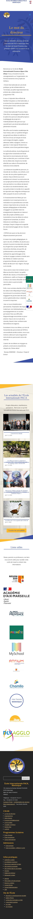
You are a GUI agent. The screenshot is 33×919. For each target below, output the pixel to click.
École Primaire (8, 835)
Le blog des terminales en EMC (14, 900)
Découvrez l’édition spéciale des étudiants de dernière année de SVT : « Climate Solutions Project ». (16, 492)
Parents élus (7, 827)
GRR (5, 889)
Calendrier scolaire (9, 860)
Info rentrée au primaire (11, 866)
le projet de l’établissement (11, 820)
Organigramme (8, 816)
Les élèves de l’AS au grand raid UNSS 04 (16, 520)
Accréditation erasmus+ (11, 862)
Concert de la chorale (16, 433)
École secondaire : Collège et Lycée (15, 848)
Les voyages (9, 906)
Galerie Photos (10, 898)
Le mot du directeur (9, 814)
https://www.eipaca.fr (9, 804)
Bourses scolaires (9, 883)
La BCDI (6, 829)
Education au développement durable (16, 895)
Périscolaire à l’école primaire (12, 881)
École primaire (9, 845)
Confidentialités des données (21, 802)
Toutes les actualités (16, 530)
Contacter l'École (8, 802)
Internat (6, 878)
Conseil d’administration (11, 887)
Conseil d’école (8, 885)
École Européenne (9, 837)
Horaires (6, 871)
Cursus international (9, 839)
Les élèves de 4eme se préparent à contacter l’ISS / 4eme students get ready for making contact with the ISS (16, 462)
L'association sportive (12, 902)
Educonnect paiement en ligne (12, 864)
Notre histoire (8, 818)
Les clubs (8, 904)
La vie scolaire (8, 822)
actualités (13, 395)
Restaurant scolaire (9, 875)
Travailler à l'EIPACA (9, 825)
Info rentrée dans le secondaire (13, 868)
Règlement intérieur (9, 873)
